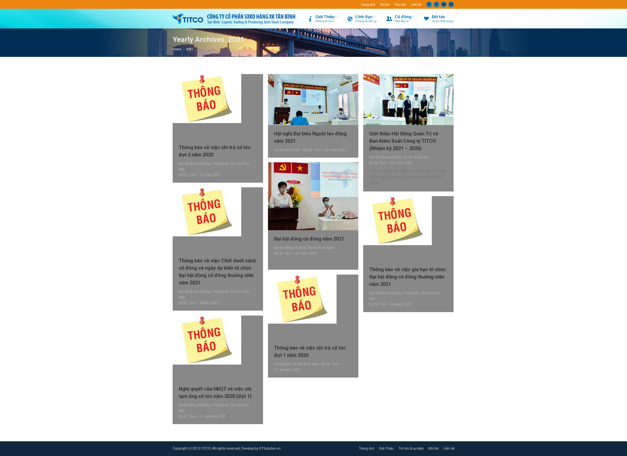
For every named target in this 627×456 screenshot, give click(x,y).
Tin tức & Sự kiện (287, 150)
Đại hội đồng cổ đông (195, 163)
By (187, 175)
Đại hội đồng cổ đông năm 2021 (309, 239)
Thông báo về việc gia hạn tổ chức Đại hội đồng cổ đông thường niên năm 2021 (407, 276)
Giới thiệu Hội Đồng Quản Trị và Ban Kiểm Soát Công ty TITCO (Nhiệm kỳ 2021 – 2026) (403, 141)
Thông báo (220, 163)
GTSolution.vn (270, 448)
